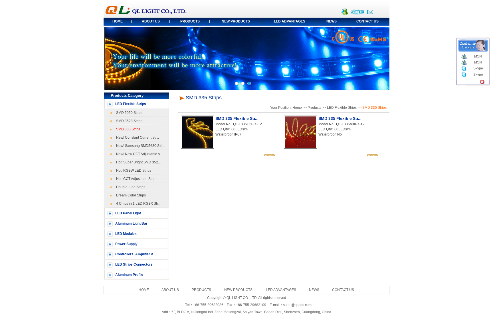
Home (297, 108)
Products (314, 108)
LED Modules (126, 234)
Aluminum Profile (129, 275)
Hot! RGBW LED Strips (132, 171)
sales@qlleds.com (297, 305)
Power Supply (126, 244)
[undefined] (236, 83)
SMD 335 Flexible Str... (236, 118)
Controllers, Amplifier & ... (136, 254)
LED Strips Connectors (134, 264)
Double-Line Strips (129, 187)
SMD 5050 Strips (128, 113)
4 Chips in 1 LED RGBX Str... (137, 204)
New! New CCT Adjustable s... (138, 154)
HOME (117, 21)
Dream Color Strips (130, 195)
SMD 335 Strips (127, 129)
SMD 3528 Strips (128, 121)
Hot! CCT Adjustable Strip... (136, 179)
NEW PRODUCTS (236, 21)
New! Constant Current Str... (136, 137)
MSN (478, 56)
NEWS (331, 21)
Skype (478, 68)
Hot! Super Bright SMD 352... (137, 162)
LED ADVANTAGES (289, 21)
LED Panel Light (128, 213)
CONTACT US (367, 21)
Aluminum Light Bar (131, 223)
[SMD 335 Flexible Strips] (269, 155)
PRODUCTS (190, 21)
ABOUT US (151, 21)
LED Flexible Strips (130, 104)
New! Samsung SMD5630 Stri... (139, 146)
